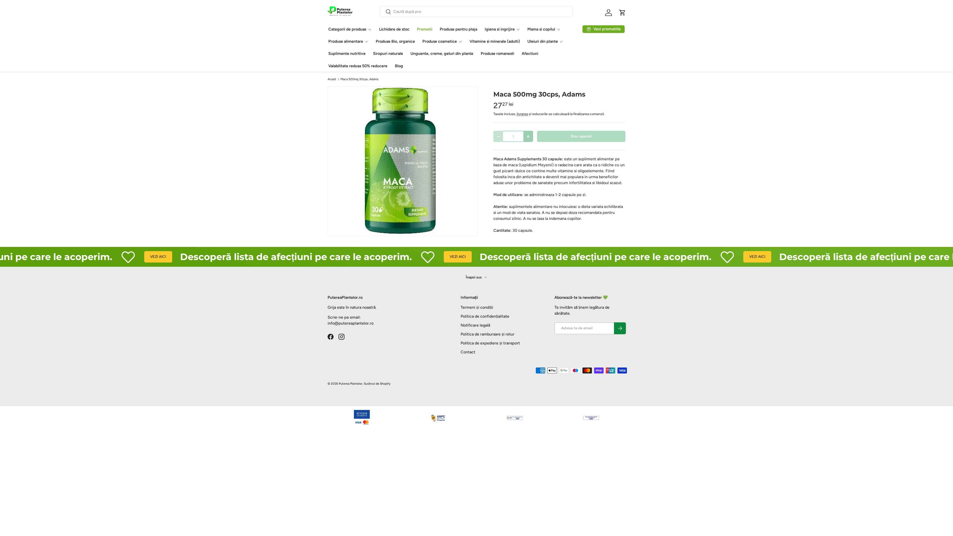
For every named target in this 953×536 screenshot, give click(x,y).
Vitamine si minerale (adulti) (495, 41)
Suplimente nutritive (347, 53)
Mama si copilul (541, 29)
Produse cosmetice (439, 41)
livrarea (522, 114)
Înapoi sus (474, 277)
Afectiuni (530, 53)
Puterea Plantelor (350, 383)
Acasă (332, 79)
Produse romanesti (497, 53)
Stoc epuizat (581, 136)
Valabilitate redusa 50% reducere (357, 66)
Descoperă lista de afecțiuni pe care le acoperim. (276, 256)
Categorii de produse (347, 29)
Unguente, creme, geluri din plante (441, 53)
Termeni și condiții (477, 307)
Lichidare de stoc (394, 29)
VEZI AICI (138, 256)
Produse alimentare (345, 41)
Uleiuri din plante (542, 41)
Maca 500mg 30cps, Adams (359, 79)
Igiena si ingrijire (500, 29)
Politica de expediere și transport (490, 343)
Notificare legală (475, 325)
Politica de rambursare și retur (487, 334)
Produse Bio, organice (395, 41)
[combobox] (476, 11)
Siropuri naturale (388, 53)
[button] (622, 12)
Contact (468, 352)
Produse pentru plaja (458, 29)
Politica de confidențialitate (485, 316)
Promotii (424, 29)
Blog (399, 66)
